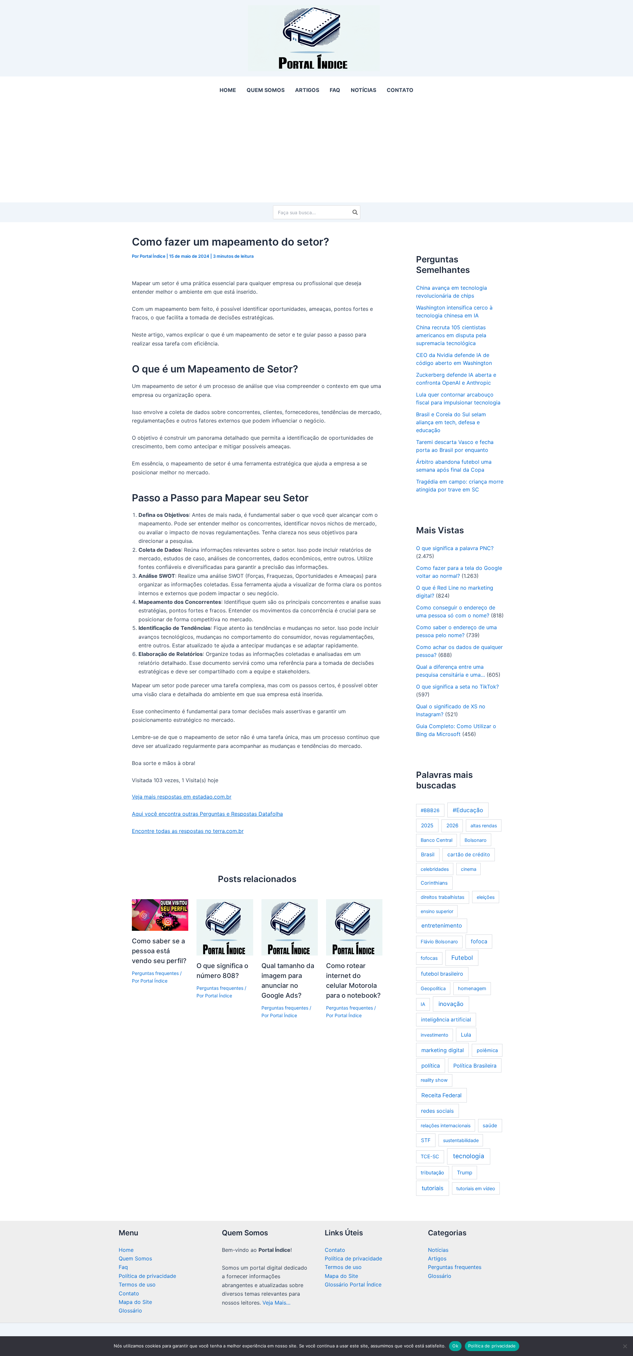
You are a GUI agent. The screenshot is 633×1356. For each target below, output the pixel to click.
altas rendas (483, 825)
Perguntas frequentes (155, 973)
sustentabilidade (461, 1140)
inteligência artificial (446, 1020)
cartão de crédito (468, 854)
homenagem (472, 988)
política (430, 1065)
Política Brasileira (475, 1065)
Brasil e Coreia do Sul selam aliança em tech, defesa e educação (451, 422)
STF (426, 1140)
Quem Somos (135, 1258)
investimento (434, 1035)
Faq (123, 1267)
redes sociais (437, 1110)
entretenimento (441, 925)
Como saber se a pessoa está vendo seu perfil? (159, 951)
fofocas (429, 958)
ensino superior (437, 911)
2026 (452, 825)
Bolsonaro (476, 840)
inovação (451, 1003)
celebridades (435, 869)
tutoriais (432, 1188)
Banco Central (436, 840)
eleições (486, 897)
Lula (466, 1034)
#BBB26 (430, 810)
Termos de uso (137, 1284)
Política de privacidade (147, 1276)
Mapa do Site (135, 1302)
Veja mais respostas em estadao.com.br (181, 796)
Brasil (428, 854)
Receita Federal (441, 1095)
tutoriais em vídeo (475, 1188)
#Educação (468, 810)
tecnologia (468, 1156)
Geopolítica (433, 988)
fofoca (479, 941)
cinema (468, 869)
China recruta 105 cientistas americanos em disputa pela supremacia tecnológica (451, 335)
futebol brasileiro (442, 974)
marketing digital (442, 1050)
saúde (490, 1125)
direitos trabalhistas (443, 897)
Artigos (437, 1258)
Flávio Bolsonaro (439, 942)
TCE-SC (430, 1157)
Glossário (130, 1310)
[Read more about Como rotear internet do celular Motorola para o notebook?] (354, 927)
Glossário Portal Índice (353, 1284)
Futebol (462, 957)
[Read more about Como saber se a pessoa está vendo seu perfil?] (160, 914)
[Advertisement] (316, 152)
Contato (129, 1293)
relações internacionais (445, 1125)
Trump (464, 1172)
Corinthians (434, 883)
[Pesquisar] (355, 212)
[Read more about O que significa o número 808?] (224, 927)
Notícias (438, 1250)
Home (126, 1250)
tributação (432, 1172)
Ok (455, 1345)
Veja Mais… (276, 1302)
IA (423, 1004)
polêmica (487, 1050)
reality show (434, 1080)
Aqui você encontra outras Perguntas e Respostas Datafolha (207, 814)
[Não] (624, 1346)
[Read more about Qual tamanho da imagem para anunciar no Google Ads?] (289, 927)
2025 (427, 825)
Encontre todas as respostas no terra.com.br (188, 831)
